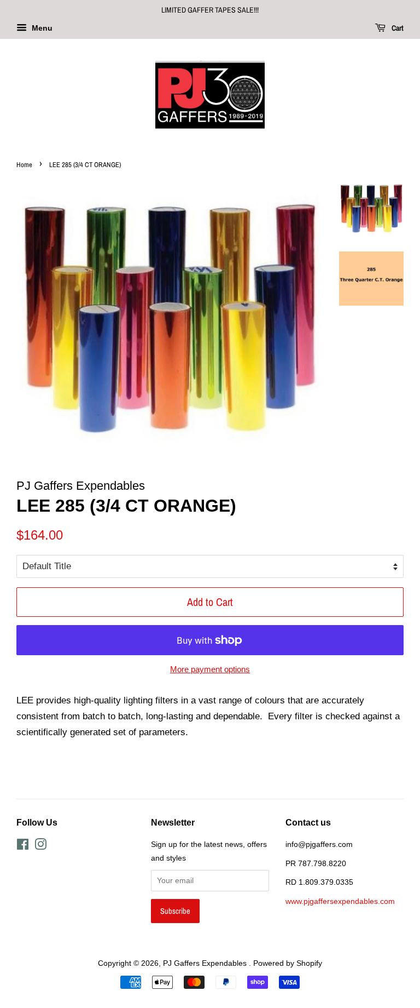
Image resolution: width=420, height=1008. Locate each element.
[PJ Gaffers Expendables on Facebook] (22, 846)
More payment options (210, 669)
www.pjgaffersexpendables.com (340, 901)
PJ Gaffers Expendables (206, 963)
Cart (397, 28)
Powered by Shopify (287, 963)
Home (24, 164)
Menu (41, 28)
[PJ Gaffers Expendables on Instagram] (40, 846)
